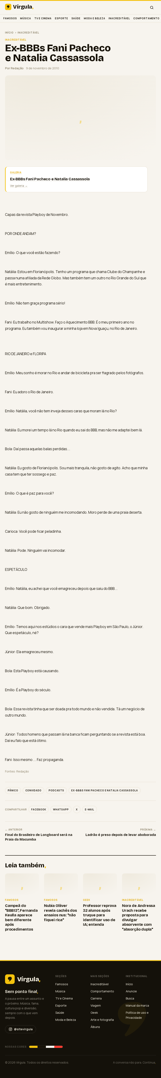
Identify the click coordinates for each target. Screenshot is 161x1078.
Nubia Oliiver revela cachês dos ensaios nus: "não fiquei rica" (60, 912)
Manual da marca (137, 1005)
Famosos (10, 18)
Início (9, 32)
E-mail (89, 809)
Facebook (38, 809)
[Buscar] (152, 7)
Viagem (96, 1005)
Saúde (76, 18)
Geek (94, 1013)
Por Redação (14, 68)
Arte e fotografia (102, 1020)
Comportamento (146, 18)
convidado (33, 790)
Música (25, 18)
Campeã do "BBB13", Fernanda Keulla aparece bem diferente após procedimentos (21, 917)
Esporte (61, 18)
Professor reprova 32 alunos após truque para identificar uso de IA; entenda (99, 915)
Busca (130, 998)
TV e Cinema (43, 18)
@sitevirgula (23, 1029)
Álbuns (95, 1027)
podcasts (56, 790)
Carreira (96, 998)
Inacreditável (119, 18)
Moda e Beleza (94, 18)
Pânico (13, 790)
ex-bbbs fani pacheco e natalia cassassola (104, 790)
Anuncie (131, 991)
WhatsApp (61, 809)
